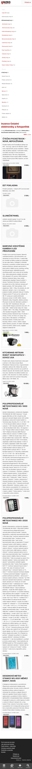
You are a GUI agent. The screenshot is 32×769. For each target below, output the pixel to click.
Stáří (25, 134)
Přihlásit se (28, 2)
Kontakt (3, 752)
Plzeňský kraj (6, 61)
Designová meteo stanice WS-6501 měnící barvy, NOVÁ (15, 678)
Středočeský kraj (7, 20)
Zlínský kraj (6, 57)
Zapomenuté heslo (16, 758)
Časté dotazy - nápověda (8, 746)
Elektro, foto (6, 3)
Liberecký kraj (7, 42)
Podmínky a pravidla (7, 750)
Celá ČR (5, 13)
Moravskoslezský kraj (9, 39)
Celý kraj (5, 72)
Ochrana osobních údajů (8, 748)
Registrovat (16, 756)
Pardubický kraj (7, 35)
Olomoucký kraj (7, 46)
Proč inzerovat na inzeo (8, 742)
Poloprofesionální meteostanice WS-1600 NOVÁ (15, 406)
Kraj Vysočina (6, 50)
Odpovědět (6, 165)
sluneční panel (11, 216)
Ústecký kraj (6, 54)
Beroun (4, 91)
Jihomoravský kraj (8, 27)
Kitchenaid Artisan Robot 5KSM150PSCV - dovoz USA (14, 355)
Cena (29, 134)
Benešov (5, 102)
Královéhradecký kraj (9, 31)
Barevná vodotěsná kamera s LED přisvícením (14, 248)
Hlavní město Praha (8, 65)
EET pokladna (10, 185)
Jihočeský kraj (7, 24)
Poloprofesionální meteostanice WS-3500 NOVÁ (15, 520)
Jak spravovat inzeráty (7, 744)
